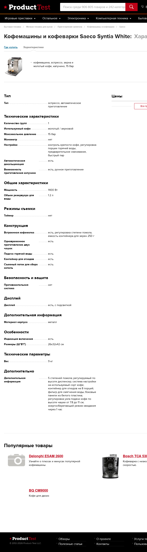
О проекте (103, 539)
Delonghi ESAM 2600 (46, 455)
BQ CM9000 (38, 490)
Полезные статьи (70, 544)
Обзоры (64, 539)
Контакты (102, 544)
